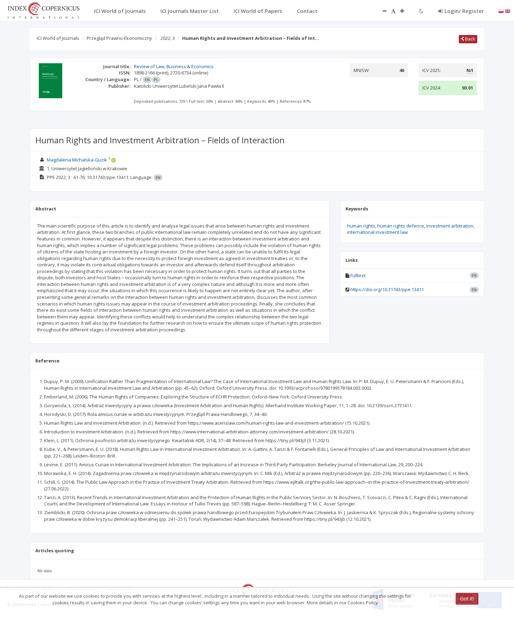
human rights (361, 226)
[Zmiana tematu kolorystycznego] (421, 11)
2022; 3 (167, 38)
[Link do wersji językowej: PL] (501, 10)
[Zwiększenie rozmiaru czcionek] (406, 11)
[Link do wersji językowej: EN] (508, 10)
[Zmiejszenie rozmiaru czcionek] (381, 11)
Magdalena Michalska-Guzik (77, 160)
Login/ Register (464, 10)
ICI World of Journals (58, 38)
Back (469, 39)
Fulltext (357, 275)
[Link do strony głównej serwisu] (43, 10)
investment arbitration (449, 226)
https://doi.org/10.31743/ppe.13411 (387, 289)
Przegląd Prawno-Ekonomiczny (119, 38)
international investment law (377, 232)
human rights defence (400, 226)
